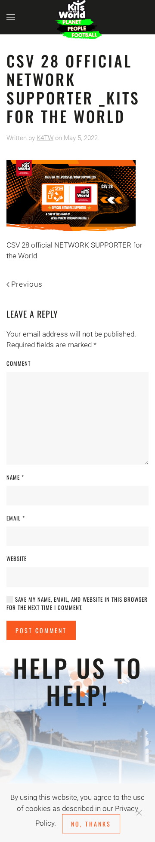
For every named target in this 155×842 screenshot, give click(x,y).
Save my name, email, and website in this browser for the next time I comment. (77, 603)
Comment (18, 363)
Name (15, 477)
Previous (27, 284)
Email (15, 518)
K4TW (45, 138)
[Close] (139, 813)
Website (16, 558)
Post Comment (41, 630)
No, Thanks (91, 823)
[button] (10, 17)
